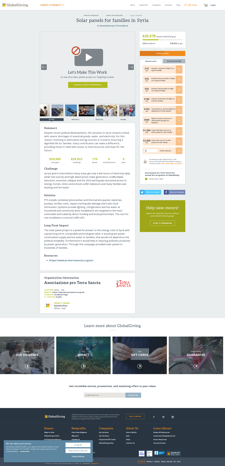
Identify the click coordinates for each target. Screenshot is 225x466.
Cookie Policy (25, 451)
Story (52, 119)
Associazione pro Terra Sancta (114, 25)
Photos (99, 119)
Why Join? (75, 436)
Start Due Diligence (79, 432)
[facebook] (153, 416)
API (175, 461)
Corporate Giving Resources (164, 436)
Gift (192, 5)
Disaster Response (91, 15)
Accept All (78, 445)
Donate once (151, 61)
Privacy (150, 461)
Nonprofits (143, 5)
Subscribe (133, 395)
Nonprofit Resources (161, 432)
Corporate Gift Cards (107, 439)
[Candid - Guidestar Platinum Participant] (150, 453)
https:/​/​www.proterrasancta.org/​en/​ (71, 260)
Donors (48, 428)
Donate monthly (174, 61)
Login (213, 5)
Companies (156, 5)
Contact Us (130, 443)
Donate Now (162, 53)
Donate (51, 5)
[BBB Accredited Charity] (160, 453)
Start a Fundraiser (162, 223)
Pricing (169, 461)
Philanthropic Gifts (51, 436)
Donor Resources (160, 439)
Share (123, 119)
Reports (76, 119)
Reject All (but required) (78, 451)
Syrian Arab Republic (114, 15)
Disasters (168, 5)
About (132, 5)
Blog (178, 5)
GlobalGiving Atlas (106, 443)
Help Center (135, 416)
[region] (48, 451)
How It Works (131, 432)
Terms (163, 461)
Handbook (76, 439)
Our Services (104, 432)
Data (179, 461)
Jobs (127, 436)
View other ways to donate (171, 163)
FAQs (128, 439)
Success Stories (159, 443)
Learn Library (162, 428)
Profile (59, 297)
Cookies (157, 461)
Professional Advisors (52, 439)
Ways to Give (49, 432)
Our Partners (104, 436)
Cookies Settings (78, 456)
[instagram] (163, 416)
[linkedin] (173, 416)
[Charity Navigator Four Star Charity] (143, 453)
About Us (132, 428)
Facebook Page (61, 294)
